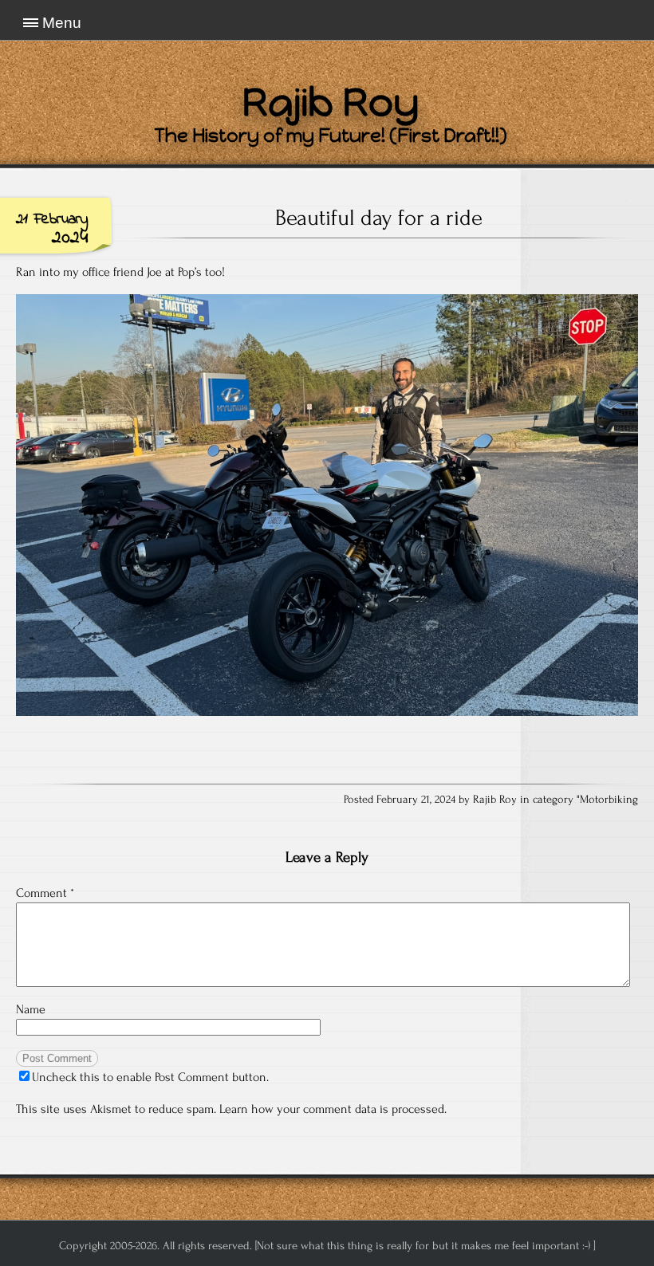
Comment (45, 893)
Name (30, 1009)
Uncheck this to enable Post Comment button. (150, 1077)
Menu (61, 22)
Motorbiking (609, 799)
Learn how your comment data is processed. (333, 1109)
